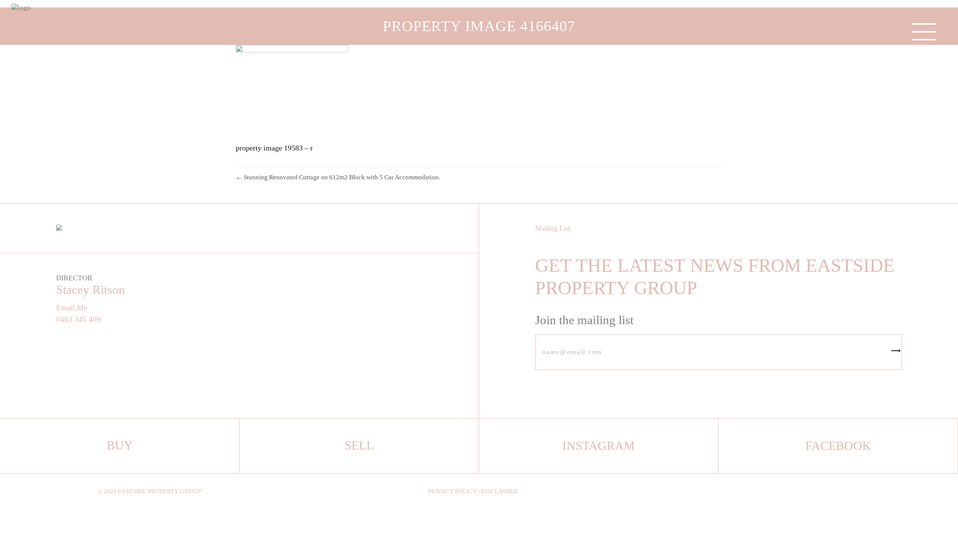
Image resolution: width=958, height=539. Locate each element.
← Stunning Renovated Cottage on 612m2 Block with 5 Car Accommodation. (338, 177)
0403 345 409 (78, 319)
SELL (359, 445)
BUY (120, 445)
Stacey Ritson (90, 290)
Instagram (598, 446)
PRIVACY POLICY (452, 491)
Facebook (838, 446)
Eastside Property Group (159, 491)
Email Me (71, 308)
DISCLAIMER (499, 491)
